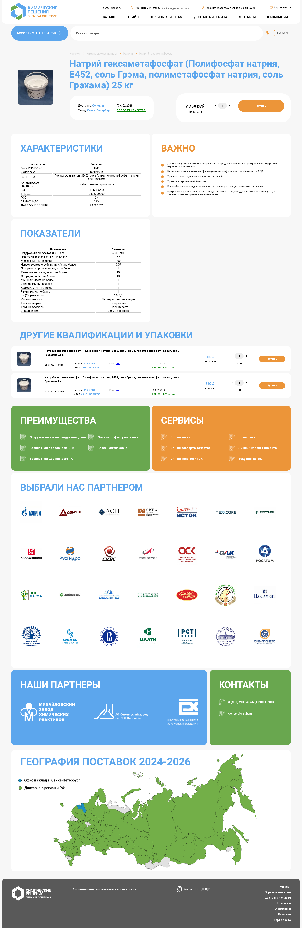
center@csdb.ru (112, 7)
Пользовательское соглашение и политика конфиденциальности (104, 889)
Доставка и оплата (277, 897)
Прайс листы (248, 437)
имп (118, 363)
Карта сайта (282, 920)
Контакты (284, 903)
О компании (283, 909)
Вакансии (284, 914)
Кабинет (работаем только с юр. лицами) (231, 7)
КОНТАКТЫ (247, 17)
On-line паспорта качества (190, 448)
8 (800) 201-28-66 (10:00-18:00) (251, 702)
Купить (261, 106)
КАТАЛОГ (110, 17)
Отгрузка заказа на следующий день (58, 437)
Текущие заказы (250, 459)
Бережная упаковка (112, 448)
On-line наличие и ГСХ (186, 459)
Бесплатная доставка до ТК (51, 459)
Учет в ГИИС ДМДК (196, 889)
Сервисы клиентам (278, 892)
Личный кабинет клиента (257, 448)
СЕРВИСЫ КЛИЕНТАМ (166, 17)
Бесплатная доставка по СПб (52, 448)
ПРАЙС (133, 17)
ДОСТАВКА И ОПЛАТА (210, 17)
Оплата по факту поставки (118, 437)
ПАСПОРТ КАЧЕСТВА (131, 110)
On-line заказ (180, 437)
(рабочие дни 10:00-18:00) (175, 8)
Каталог (285, 886)
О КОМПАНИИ (277, 17)
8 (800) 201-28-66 (149, 8)
